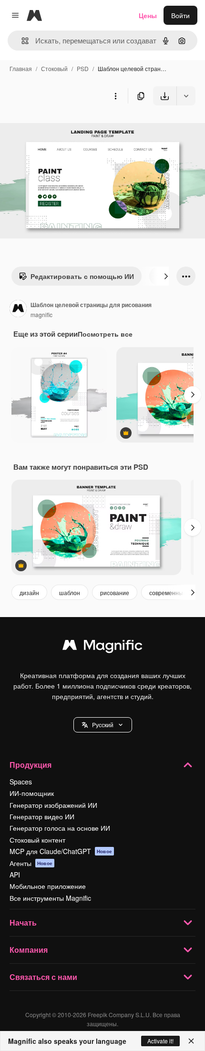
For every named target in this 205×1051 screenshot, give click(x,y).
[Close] (191, 1041)
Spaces (21, 781)
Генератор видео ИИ (42, 816)
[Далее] (165, 276)
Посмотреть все (105, 334)
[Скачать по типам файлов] (185, 95)
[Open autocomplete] (21, 40)
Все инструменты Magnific (50, 898)
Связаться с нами (43, 976)
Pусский (102, 725)
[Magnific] (102, 647)
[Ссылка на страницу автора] (18, 309)
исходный (64, 128)
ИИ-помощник (32, 793)
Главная (21, 68)
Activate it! (160, 1041)
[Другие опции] (115, 95)
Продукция (30, 764)
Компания (29, 949)
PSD (83, 68)
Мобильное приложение (48, 886)
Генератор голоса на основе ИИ (60, 828)
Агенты (31, 863)
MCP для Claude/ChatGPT (61, 851)
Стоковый (54, 68)
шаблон (69, 592)
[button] (102, 724)
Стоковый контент (37, 840)
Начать (23, 922)
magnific (41, 314)
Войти (180, 15)
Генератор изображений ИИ (53, 805)
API (15, 874)
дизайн (29, 592)
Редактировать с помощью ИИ (82, 276)
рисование (114, 592)
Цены (148, 15)
